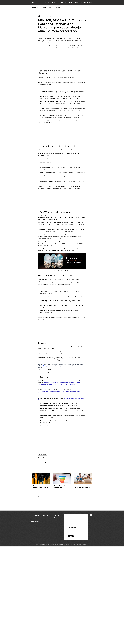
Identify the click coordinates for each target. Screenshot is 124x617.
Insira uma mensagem (72, 527)
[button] (90, 7)
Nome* (69, 519)
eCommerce (56, 7)
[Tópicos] (38, 521)
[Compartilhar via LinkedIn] (45, 462)
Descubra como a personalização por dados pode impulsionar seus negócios (41, 486)
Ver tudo (90, 470)
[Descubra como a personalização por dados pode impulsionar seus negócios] (41, 478)
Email (69, 523)
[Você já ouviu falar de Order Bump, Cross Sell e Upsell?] (83, 478)
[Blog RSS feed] (91, 515)
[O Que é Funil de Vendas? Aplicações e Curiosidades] (62, 478)
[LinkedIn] (36, 521)
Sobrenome (79, 519)
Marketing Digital (46, 7)
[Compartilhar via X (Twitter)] (41, 462)
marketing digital (42, 454)
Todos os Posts (35, 7)
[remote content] (62, 59)
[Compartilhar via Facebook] (38, 462)
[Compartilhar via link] (48, 462)
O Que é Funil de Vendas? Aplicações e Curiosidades (62, 486)
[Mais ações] (85, 16)
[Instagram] (32, 521)
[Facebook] (34, 521)
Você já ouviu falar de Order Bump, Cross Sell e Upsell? (82, 486)
